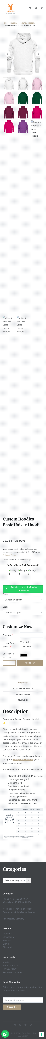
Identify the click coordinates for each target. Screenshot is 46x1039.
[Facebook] (15, 1025)
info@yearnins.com (26, 912)
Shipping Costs (9, 555)
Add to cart (30, 663)
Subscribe (12, 1007)
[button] (23, 588)
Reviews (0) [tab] (23, 700)
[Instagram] (25, 1025)
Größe (5, 607)
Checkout (7, 947)
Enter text (7, 635)
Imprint (6, 962)
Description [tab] (23, 683)
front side (26, 642)
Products (7, 933)
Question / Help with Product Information (24, 589)
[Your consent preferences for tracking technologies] (41, 1034)
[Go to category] (28, 880)
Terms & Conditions (12, 972)
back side (26, 646)
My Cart (7, 940)
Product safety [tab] (23, 694)
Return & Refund (10, 965)
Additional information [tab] (23, 688)
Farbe (5, 594)
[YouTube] (31, 1025)
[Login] (30, 8)
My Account (8, 937)
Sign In (6, 943)
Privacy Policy (9, 969)
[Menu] (42, 7)
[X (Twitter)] (20, 1025)
